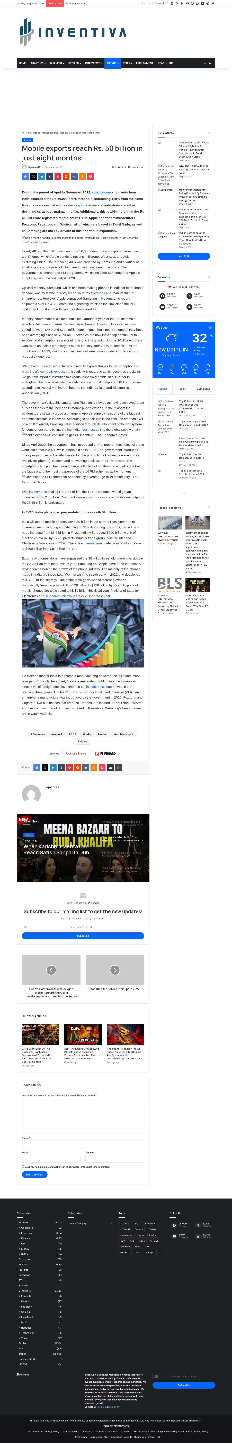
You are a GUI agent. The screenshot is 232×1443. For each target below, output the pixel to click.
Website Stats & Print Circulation (113, 1431)
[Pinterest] (58, 176)
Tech (126, 63)
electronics (97, 687)
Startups (37, 63)
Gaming (25, 1311)
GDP (73, 734)
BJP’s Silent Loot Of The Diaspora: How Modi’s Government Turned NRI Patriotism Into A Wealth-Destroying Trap (36, 1055)
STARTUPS (25, 1290)
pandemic (125, 1252)
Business (56, 63)
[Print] (118, 767)
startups (150, 1252)
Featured (23, 1269)
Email (26, 1152)
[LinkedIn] (41, 176)
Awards (128, 1437)
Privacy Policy (52, 1431)
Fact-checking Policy (197, 1431)
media (137, 1246)
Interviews (92, 63)
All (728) (184, 256)
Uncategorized (27, 1359)
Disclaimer (116, 1437)
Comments (203, 388)
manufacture (93, 543)
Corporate (27, 1227)
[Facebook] (25, 176)
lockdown (125, 1246)
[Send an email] (39, 167)
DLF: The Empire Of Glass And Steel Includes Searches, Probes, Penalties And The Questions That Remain (81, 1053)
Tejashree (33, 167)
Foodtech (26, 1306)
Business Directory (144, 1437)
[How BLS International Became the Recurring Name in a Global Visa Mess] (170, 585)
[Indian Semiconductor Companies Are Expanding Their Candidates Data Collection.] (167, 237)
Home (22, 63)
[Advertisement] (116, 97)
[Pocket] (90, 176)
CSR (28, 1431)
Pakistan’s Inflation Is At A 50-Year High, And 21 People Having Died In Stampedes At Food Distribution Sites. (194, 149)
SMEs (24, 1254)
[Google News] (76, 753)
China (136, 1223)
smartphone (101, 192)
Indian (104, 734)
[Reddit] (66, 176)
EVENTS (23, 1264)
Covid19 (139, 1229)
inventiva (153, 1241)
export (57, 734)
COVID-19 (125, 1229)
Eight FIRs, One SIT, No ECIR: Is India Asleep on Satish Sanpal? (57, 849)
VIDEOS (23, 1364)
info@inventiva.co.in (108, 1406)
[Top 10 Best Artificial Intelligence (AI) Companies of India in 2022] (167, 408)
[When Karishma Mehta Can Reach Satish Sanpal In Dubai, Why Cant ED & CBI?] (197, 585)
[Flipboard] (105, 754)
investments (38, 492)
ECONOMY (152, 1229)
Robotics (26, 1327)
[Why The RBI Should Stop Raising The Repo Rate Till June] (167, 175)
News (83, 741)
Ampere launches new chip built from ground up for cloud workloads (193, 441)
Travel (24, 1338)
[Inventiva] (71, 32)
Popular (162, 388)
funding (152, 1235)
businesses (90, 429)
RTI (20, 1280)
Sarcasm (23, 1285)
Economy (26, 1233)
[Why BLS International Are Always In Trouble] (170, 523)
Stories (73, 63)
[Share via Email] (110, 767)
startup (138, 1252)
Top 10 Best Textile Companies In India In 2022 (191, 458)
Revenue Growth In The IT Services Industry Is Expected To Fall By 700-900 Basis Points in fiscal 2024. (194, 216)
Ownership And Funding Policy (167, 1431)
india (88, 734)
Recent (182, 388)
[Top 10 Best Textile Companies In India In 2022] (167, 459)
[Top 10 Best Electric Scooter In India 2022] (167, 475)
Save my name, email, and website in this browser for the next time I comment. (67, 1166)
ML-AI (24, 1322)
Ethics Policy (80, 1437)
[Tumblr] (49, 176)
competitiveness (52, 371)
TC (159, 1252)
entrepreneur (126, 1235)
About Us (37, 1431)
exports (81, 205)
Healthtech (27, 1317)
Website (89, 1152)
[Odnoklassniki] (82, 176)
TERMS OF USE (140, 1431)
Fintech (25, 1301)
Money (25, 1248)
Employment (144, 63)
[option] (83, 848)
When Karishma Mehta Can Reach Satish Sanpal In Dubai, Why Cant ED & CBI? (196, 602)
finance (141, 1235)
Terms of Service (70, 1431)
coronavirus (149, 1223)
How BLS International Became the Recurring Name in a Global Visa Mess (169, 602)
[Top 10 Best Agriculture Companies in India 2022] (167, 427)
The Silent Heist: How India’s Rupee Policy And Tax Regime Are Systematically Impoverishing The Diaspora (124, 1053)
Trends (111, 63)
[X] (33, 176)
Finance (25, 1238)
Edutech (26, 1296)
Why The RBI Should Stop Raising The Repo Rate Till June (194, 169)
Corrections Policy (99, 1437)
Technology (27, 1332)
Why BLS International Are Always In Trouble (168, 536)
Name (26, 1138)
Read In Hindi (166, 63)
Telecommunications (60, 596)
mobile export (125, 734)
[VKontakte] (74, 176)
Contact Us (88, 1431)
